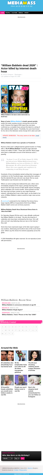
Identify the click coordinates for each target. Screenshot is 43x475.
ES (21, 6)
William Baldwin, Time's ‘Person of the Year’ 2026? (19, 314)
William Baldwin (16, 121)
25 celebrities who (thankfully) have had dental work (7, 364)
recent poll (5, 201)
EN (17, 6)
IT (26, 6)
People (8, 13)
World (21, 13)
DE (24, 6)
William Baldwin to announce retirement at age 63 (19, 305)
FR (19, 6)
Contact (16, 470)
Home (2, 13)
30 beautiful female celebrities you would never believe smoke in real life (7, 391)
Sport (26, 13)
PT (28, 6)
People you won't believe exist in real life (20, 389)
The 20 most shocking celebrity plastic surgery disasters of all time (34, 366)
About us (30, 468)
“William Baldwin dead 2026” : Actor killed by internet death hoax (19, 68)
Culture (14, 13)
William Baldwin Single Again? (12, 310)
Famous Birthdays (8, 453)
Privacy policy (23, 470)
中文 (31, 6)
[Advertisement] (21, 39)
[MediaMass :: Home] (21, 3)
